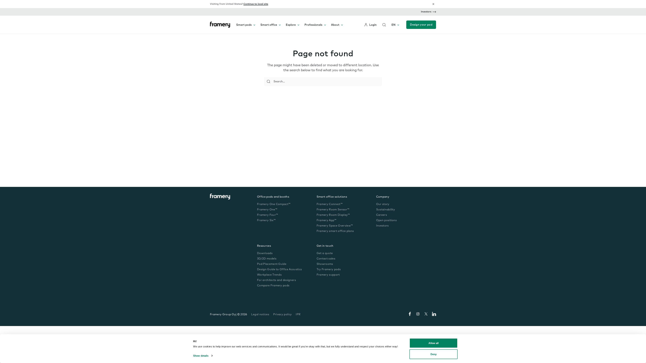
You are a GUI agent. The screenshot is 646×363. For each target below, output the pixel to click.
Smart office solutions (332, 197)
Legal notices (260, 314)
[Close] (433, 4)
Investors (426, 12)
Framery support (328, 275)
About (335, 25)
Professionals (313, 25)
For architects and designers (276, 280)
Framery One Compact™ (273, 204)
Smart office (268, 25)
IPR (298, 314)
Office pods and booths (273, 197)
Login (373, 25)
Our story (382, 204)
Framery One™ (267, 209)
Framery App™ (326, 220)
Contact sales (326, 258)
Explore (291, 25)
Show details (200, 355)
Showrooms (325, 264)
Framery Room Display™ (333, 215)
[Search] (268, 81)
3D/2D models (266, 258)
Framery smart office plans (335, 231)
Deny (433, 354)
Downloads (265, 253)
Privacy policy (282, 314)
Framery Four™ (267, 215)
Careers (381, 215)
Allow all (433, 343)
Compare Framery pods (273, 285)
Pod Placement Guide (271, 264)
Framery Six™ (266, 220)
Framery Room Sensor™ (333, 209)
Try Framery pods (329, 269)
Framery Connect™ (330, 204)
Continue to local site (255, 4)
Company (382, 197)
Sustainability (385, 209)
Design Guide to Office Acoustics (279, 269)
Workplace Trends (269, 275)
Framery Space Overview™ (335, 226)
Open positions (386, 220)
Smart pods (244, 25)
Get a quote (325, 253)
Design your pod (421, 25)
